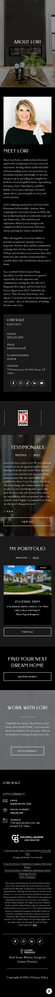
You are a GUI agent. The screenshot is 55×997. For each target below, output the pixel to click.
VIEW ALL (27, 521)
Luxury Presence (27, 961)
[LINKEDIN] (35, 383)
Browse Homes (27, 676)
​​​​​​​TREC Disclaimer (27, 877)
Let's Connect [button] (27, 751)
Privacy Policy (39, 977)
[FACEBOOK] (13, 383)
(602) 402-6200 (15, 337)
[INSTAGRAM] (20, 383)
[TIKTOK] (28, 383)
